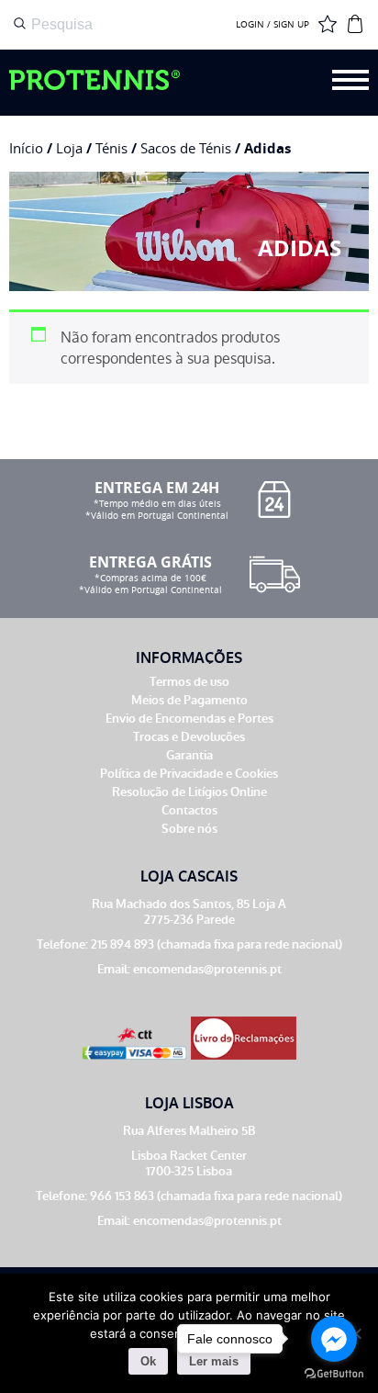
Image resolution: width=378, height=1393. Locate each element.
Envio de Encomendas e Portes (189, 718)
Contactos (189, 810)
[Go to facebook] (334, 1339)
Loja (69, 148)
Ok (148, 1361)
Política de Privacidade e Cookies (189, 773)
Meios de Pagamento (189, 700)
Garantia (189, 755)
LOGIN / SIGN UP (272, 24)
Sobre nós (189, 829)
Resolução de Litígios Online (189, 792)
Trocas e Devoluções (189, 737)
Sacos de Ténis (185, 148)
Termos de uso (189, 682)
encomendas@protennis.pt (207, 969)
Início (26, 148)
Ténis (111, 148)
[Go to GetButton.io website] (334, 1374)
